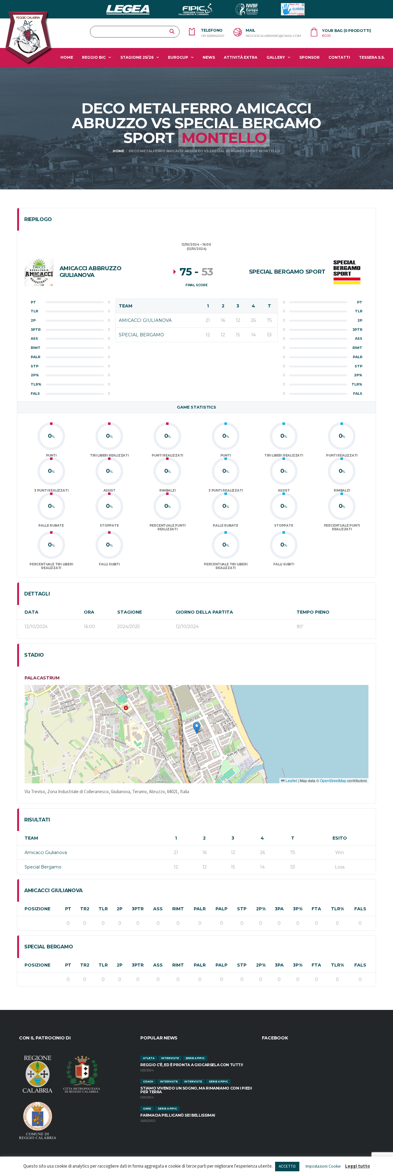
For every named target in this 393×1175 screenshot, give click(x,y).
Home (66, 57)
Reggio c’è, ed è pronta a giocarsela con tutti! (191, 1064)
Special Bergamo (43, 867)
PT (68, 909)
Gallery (276, 57)
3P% (297, 909)
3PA (279, 909)
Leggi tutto (357, 1166)
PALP (222, 909)
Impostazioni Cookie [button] (322, 1166)
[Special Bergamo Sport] (347, 272)
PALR (200, 909)
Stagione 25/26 (137, 57)
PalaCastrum (42, 678)
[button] (196, 728)
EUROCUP (178, 57)
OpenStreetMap (333, 780)
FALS (360, 909)
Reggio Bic (94, 57)
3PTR (138, 909)
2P (120, 909)
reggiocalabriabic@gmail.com (273, 36)
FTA (316, 909)
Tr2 (84, 909)
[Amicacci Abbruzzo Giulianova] (39, 272)
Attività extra (240, 57)
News (209, 57)
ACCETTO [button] (287, 1166)
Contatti (339, 57)
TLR (103, 909)
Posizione (37, 909)
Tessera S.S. (372, 57)
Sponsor (309, 57)
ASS (158, 909)
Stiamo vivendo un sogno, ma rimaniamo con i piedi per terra (196, 1090)
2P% (261, 909)
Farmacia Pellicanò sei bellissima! (177, 1115)
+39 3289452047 (212, 36)
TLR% (337, 909)
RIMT (178, 909)
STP (242, 909)
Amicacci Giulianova (46, 852)
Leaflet (291, 780)
